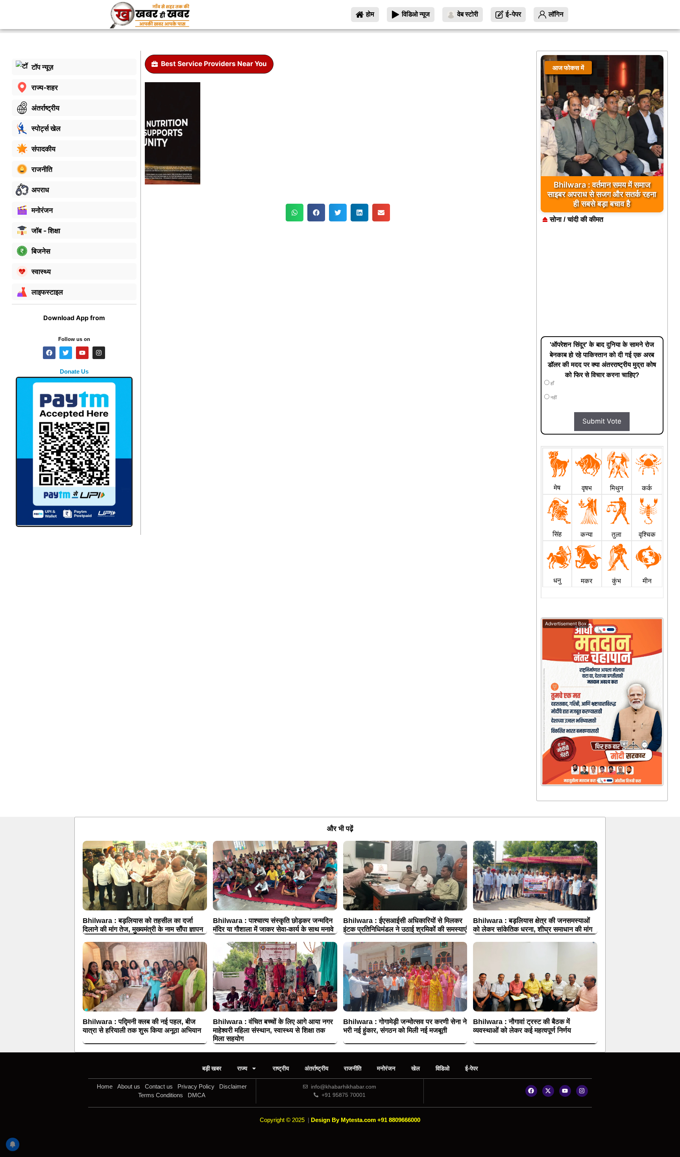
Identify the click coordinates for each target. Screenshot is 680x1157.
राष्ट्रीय (281, 1068)
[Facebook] (531, 1091)
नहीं (553, 397)
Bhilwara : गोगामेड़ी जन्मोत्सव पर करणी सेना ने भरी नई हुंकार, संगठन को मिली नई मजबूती (405, 1026)
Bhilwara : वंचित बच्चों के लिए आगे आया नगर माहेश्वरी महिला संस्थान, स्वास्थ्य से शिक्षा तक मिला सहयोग (273, 1030)
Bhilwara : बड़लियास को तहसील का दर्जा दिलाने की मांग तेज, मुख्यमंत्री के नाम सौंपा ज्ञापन (143, 925)
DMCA (196, 1095)
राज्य (242, 1068)
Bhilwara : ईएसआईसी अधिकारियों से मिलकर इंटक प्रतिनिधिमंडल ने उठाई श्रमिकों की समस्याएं (405, 925)
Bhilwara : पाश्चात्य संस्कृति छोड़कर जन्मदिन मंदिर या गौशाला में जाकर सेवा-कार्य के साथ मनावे (273, 925)
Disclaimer (233, 1086)
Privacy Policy (195, 1086)
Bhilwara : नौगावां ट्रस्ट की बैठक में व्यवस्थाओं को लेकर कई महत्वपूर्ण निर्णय (522, 1026)
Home (105, 1086)
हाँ (551, 383)
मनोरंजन (386, 1068)
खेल (415, 1068)
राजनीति (352, 1068)
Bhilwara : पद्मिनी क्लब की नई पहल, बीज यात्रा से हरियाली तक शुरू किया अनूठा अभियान (142, 1026)
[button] (294, 212)
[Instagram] (582, 1091)
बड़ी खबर (212, 1068)
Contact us (159, 1086)
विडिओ (442, 1068)
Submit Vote (601, 421)
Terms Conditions (160, 1095)
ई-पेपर (471, 1068)
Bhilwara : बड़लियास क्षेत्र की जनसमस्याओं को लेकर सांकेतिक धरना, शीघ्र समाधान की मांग (532, 925)
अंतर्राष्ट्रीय (316, 1068)
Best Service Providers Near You (214, 64)
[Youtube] (565, 1091)
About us (128, 1086)
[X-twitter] (548, 1091)
